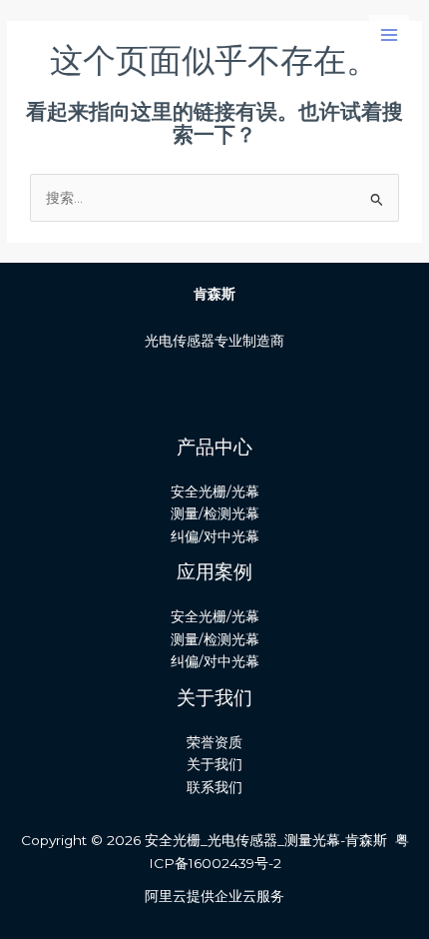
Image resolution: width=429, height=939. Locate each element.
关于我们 (214, 764)
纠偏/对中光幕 (215, 536)
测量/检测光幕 (215, 513)
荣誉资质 (214, 742)
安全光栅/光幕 (215, 491)
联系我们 (214, 787)
